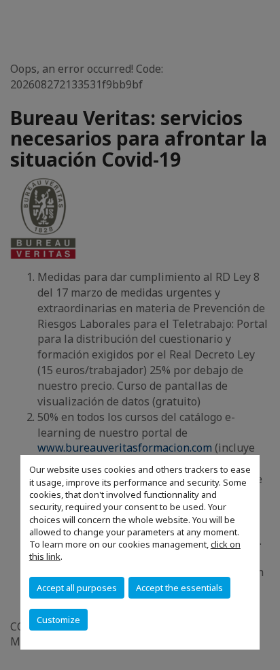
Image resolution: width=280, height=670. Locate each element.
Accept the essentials (179, 588)
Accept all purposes (77, 588)
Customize (58, 620)
